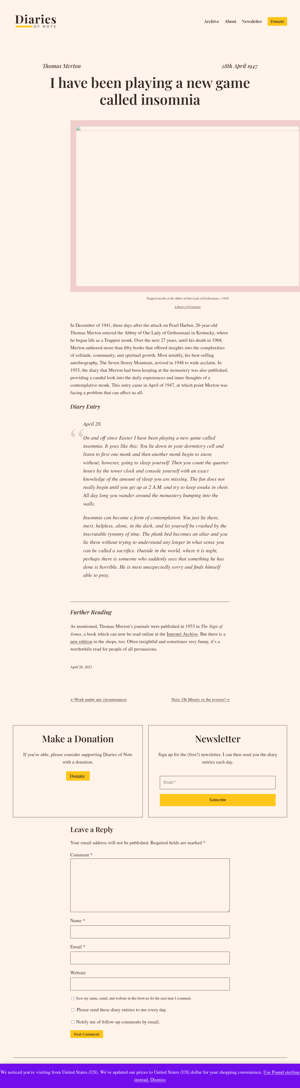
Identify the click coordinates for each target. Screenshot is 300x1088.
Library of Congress (188, 306)
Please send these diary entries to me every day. (121, 1009)
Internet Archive (182, 634)
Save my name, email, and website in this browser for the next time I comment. (133, 998)
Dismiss (158, 1079)
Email (77, 946)
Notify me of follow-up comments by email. (118, 1022)
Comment (81, 854)
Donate (77, 776)
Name (77, 920)
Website (78, 972)
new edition (81, 641)
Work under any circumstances (101, 699)
